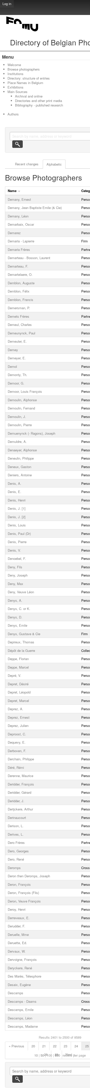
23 (65, 1046)
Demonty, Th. (17, 374)
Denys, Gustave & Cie (24, 633)
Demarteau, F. (18, 266)
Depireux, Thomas (21, 642)
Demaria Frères (19, 249)
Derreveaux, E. (19, 917)
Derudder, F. (16, 926)
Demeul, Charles (20, 324)
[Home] (22, 31)
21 (44, 1046)
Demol (12, 366)
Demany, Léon (18, 216)
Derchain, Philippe (21, 759)
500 (57, 1055)
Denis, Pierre (17, 541)
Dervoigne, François (22, 959)
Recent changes (26, 164)
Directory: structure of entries (29, 78)
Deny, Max (15, 583)
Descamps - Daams (22, 1001)
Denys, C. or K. (19, 608)
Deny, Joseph (18, 575)
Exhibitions (16, 87)
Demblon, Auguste (21, 283)
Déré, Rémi (16, 767)
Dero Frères (16, 842)
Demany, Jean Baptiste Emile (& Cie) (35, 207)
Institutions (16, 73)
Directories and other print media (38, 100)
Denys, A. (15, 600)
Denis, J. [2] (17, 516)
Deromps (14, 867)
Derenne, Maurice (20, 775)
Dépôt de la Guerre (21, 650)
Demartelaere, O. (20, 274)
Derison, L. (16, 825)
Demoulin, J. (17, 416)
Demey (13, 349)
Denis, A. (14, 483)
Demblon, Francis (20, 299)
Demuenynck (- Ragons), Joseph (31, 433)
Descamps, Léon (20, 1018)
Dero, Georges (18, 851)
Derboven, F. (17, 750)
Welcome (14, 64)
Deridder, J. (16, 800)
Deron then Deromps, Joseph (29, 876)
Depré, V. (14, 675)
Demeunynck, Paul (21, 333)
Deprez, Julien (18, 725)
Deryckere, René (20, 968)
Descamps (15, 993)
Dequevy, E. (17, 742)
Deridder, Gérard (19, 792)
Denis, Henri (17, 500)
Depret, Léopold (19, 692)
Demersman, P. (19, 307)
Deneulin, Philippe (21, 458)
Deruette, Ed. (17, 942)
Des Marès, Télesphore (24, 976)
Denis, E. (14, 491)
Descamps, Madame (23, 1026)
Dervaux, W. (17, 951)
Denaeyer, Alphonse (22, 450)
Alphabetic (54, 164)
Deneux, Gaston (19, 466)
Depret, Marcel (18, 700)
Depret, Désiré (18, 684)
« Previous (16, 1046)
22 (54, 1046)
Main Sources (18, 91)
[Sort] (19, 190)
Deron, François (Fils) (23, 892)
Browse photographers (24, 69)
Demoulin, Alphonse (22, 399)
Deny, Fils (15, 567)
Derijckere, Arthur (20, 809)
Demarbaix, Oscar (21, 224)
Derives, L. (16, 834)
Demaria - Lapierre (21, 241)
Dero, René (16, 859)
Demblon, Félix (19, 291)
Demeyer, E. (17, 358)
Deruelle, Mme (18, 934)
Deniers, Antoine (20, 475)
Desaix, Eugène (19, 984)
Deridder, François (21, 784)
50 (42, 1055)
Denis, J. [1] (17, 508)
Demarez (14, 232)
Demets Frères (18, 316)
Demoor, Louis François (25, 391)
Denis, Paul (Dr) (19, 533)
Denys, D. (15, 617)
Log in (6, 3)
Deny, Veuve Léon (21, 592)
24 (76, 1046)
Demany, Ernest (19, 199)
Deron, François (19, 884)
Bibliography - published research (39, 105)
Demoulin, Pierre (20, 424)
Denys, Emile (17, 625)
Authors (13, 114)
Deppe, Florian (18, 658)
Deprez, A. (15, 708)
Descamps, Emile (21, 1009)
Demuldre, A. (17, 441)
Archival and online (28, 96)
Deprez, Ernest (19, 717)
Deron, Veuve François (24, 901)
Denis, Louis (17, 525)
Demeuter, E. (17, 341)
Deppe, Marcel (18, 667)
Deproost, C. (17, 734)
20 (33, 1046)
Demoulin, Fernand (21, 408)
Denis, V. (14, 550)
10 (36, 1055)
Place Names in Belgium (25, 82)
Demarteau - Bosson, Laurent (29, 257)
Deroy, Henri (17, 909)
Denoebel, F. (17, 558)
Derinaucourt (17, 817)
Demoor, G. (16, 383)
